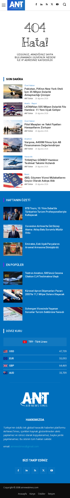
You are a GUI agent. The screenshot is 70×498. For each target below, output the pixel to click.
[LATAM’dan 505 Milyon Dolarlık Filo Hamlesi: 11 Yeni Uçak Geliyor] (12, 109)
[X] (52, 4)
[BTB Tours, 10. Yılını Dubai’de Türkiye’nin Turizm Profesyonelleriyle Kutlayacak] (12, 213)
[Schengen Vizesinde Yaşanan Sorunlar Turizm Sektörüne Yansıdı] (12, 313)
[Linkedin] (41, 4)
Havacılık (28, 156)
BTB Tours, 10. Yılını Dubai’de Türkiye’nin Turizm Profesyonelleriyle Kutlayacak (45, 211)
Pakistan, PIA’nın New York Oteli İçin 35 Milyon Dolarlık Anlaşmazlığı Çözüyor (43, 92)
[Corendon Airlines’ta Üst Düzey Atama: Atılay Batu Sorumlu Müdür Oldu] (12, 231)
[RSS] (46, 4)
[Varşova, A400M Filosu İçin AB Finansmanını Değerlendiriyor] (12, 145)
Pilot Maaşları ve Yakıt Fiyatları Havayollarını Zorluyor (42, 126)
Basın (26, 174)
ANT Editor (28, 98)
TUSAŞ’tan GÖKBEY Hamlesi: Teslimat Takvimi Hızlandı (41, 162)
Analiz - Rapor (30, 103)
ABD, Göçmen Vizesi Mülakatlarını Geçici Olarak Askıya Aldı (44, 179)
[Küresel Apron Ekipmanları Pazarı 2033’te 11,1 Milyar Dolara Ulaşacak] (12, 296)
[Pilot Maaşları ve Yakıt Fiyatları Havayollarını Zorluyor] (12, 127)
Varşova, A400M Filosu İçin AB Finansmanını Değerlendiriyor (42, 144)
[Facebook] (36, 4)
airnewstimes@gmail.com (25, 446)
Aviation (28, 139)
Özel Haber (29, 85)
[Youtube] (57, 4)
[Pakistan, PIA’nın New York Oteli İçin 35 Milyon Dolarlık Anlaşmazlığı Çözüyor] (12, 91)
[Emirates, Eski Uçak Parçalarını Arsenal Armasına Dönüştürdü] (12, 249)
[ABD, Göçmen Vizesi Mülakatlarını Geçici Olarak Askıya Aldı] (12, 180)
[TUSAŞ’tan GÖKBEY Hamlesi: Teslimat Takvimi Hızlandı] (12, 163)
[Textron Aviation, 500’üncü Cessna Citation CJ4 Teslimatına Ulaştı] (12, 278)
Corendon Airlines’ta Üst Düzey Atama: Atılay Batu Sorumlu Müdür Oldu (44, 229)
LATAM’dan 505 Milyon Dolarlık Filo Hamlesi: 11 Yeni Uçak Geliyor (45, 108)
